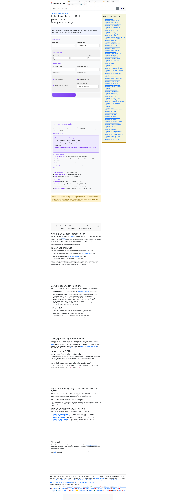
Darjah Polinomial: (81, 42)
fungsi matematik (86, 253)
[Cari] (117, 8)
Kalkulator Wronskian (110, 55)
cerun (69, 256)
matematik (72, 236)
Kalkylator (52, 490)
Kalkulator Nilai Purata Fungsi (76, 348)
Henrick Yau (62, 19)
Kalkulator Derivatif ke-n (111, 45)
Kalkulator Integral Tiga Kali (112, 100)
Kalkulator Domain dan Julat (112, 39)
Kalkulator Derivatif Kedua (112, 20)
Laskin (60, 490)
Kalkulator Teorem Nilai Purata (88, 346)
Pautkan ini (63, 23)
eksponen (87, 291)
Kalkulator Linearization (111, 96)
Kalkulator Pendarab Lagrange (113, 24)
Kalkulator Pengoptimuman (112, 98)
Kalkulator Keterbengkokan (112, 60)
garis (52, 344)
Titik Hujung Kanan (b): (82, 66)
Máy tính (66, 490)
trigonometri (80, 291)
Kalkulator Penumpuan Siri (112, 139)
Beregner (69, 487)
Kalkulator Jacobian (110, 29)
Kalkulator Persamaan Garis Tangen (114, 103)
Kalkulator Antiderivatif (111, 72)
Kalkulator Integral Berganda (112, 85)
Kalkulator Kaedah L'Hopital (112, 138)
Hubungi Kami (69, 482)
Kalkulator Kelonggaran (111, 129)
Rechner (74, 490)
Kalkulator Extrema (110, 108)
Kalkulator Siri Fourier (110, 111)
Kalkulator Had (57, 421)
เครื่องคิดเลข (100, 490)
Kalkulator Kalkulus (99, 478)
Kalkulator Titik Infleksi (111, 93)
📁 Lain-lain (106, 2)
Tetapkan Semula (88, 95)
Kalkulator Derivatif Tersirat (112, 133)
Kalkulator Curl (109, 65)
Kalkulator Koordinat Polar (112, 48)
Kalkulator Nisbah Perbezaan (112, 47)
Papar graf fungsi (59, 79)
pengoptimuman (92, 445)
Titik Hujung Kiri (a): (57, 66)
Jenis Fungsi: (55, 42)
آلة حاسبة (91, 490)
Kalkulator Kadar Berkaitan (112, 81)
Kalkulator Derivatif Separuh (112, 62)
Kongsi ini (71, 23)
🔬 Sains (79, 2)
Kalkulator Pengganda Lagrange (113, 121)
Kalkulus (66, 13)
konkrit (60, 343)
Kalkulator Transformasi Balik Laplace (115, 37)
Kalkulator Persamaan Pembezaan (114, 70)
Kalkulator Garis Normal (111, 57)
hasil (55, 452)
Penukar (94, 482)
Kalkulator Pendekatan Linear (113, 27)
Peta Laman (88, 482)
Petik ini (54, 23)
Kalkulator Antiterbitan (59, 417)
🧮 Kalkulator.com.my (58, 3)
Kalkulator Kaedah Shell (111, 113)
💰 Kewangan (71, 2)
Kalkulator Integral (110, 128)
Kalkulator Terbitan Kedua (60, 416)
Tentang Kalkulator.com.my (57, 482)
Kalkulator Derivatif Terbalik (112, 80)
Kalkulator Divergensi (110, 126)
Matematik (60, 13)
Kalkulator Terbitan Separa (60, 414)
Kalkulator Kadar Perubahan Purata (114, 101)
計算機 (107, 490)
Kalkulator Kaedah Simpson (112, 123)
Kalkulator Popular (79, 482)
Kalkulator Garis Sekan (111, 90)
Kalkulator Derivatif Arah (111, 30)
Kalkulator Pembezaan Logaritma (114, 67)
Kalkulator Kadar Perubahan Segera (114, 68)
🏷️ (77, 4)
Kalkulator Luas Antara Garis (112, 50)
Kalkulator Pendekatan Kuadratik (113, 131)
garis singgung (75, 256)
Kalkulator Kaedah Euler (111, 42)
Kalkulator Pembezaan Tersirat (113, 124)
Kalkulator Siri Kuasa (110, 119)
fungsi (64, 239)
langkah (56, 288)
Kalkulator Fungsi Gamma (112, 76)
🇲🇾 (71, 4)
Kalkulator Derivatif (110, 32)
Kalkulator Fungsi (109, 63)
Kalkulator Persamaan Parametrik (114, 95)
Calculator (106, 487)
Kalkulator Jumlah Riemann (112, 83)
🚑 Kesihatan (87, 2)
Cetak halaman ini (57, 21)
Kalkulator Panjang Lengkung (113, 34)
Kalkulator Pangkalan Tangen (112, 58)
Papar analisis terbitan (83, 79)
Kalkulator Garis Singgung (60, 419)
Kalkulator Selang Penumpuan (113, 136)
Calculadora (86, 487)
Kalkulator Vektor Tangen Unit (113, 53)
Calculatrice (80, 488)
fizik (87, 445)
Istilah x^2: (56, 56)
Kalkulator (99, 488)
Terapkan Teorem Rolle (64, 95)
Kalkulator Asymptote (110, 114)
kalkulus (63, 238)
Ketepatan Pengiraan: (82, 83)
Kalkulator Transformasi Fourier (113, 78)
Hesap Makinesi (90, 488)
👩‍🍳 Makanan (115, 2)
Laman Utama (54, 13)
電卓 (120, 490)
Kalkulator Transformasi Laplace (113, 109)
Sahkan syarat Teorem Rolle (61, 85)
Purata (77, 360)
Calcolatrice (77, 487)
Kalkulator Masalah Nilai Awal (112, 118)
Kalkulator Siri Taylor (110, 35)
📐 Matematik (97, 2)
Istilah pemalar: (92, 56)
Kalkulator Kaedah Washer (112, 91)
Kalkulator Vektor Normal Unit (113, 22)
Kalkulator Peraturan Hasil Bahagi (114, 134)
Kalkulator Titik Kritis (110, 52)
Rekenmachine (83, 490)
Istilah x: (73, 56)
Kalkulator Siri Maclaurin (111, 116)
